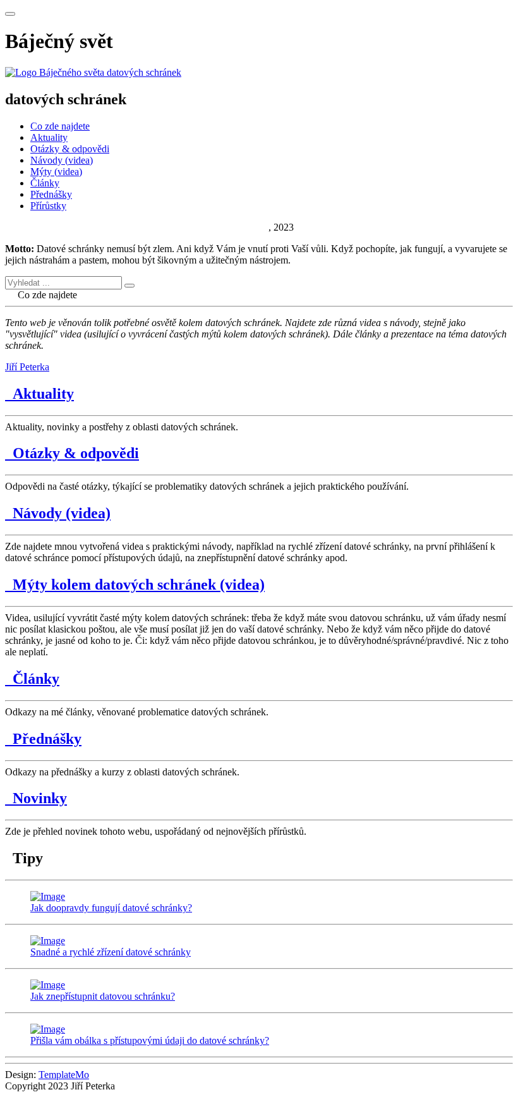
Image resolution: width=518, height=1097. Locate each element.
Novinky (36, 798)
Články (44, 183)
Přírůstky (48, 205)
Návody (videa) (61, 160)
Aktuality (49, 137)
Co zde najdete (60, 126)
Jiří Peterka (246, 227)
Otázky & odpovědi (69, 148)
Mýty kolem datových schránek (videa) (135, 584)
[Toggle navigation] (10, 14)
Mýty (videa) (56, 171)
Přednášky (51, 194)
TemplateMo (64, 1074)
